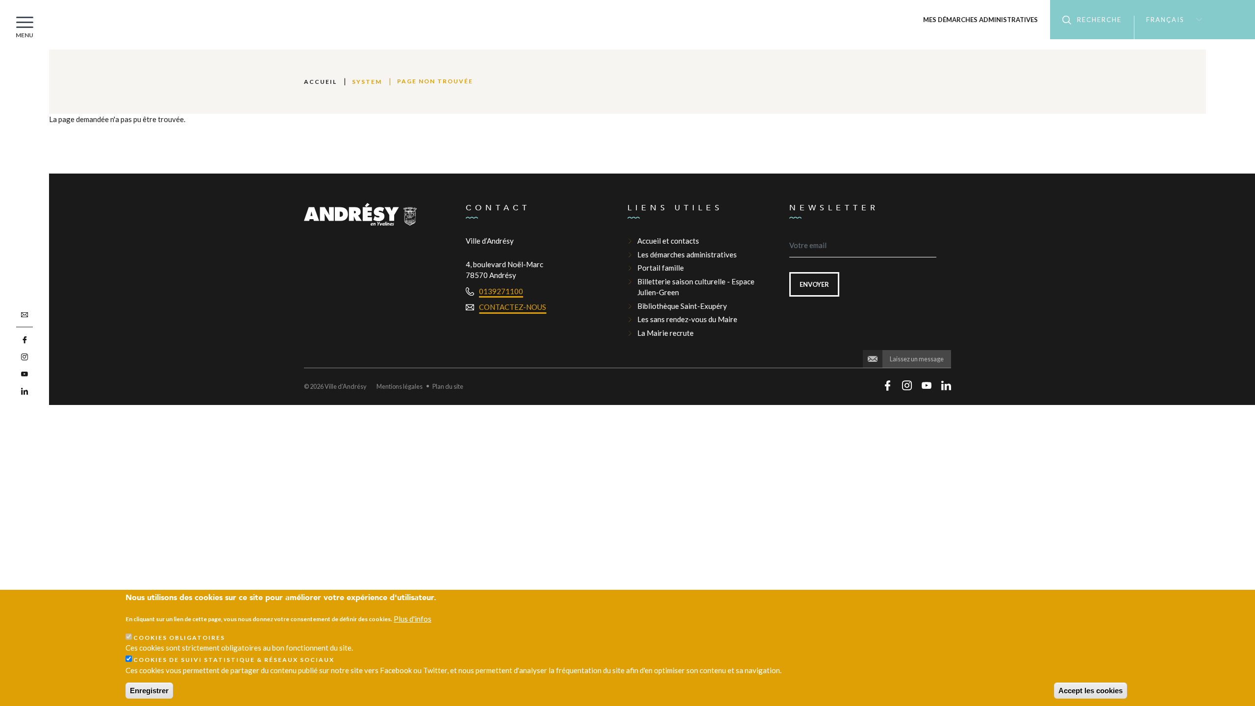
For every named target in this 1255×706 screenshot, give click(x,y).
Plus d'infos (412, 618)
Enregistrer (149, 690)
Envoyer (814, 284)
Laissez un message (917, 359)
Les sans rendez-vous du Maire (687, 319)
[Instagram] (24, 357)
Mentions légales (399, 386)
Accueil (320, 81)
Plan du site (447, 386)
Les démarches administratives (687, 254)
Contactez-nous (512, 307)
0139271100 (501, 291)
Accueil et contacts (668, 240)
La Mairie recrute (665, 332)
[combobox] (1170, 19)
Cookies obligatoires (179, 637)
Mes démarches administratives (980, 20)
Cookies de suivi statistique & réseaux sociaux (233, 659)
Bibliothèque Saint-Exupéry (682, 306)
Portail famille (660, 267)
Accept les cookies (1090, 690)
